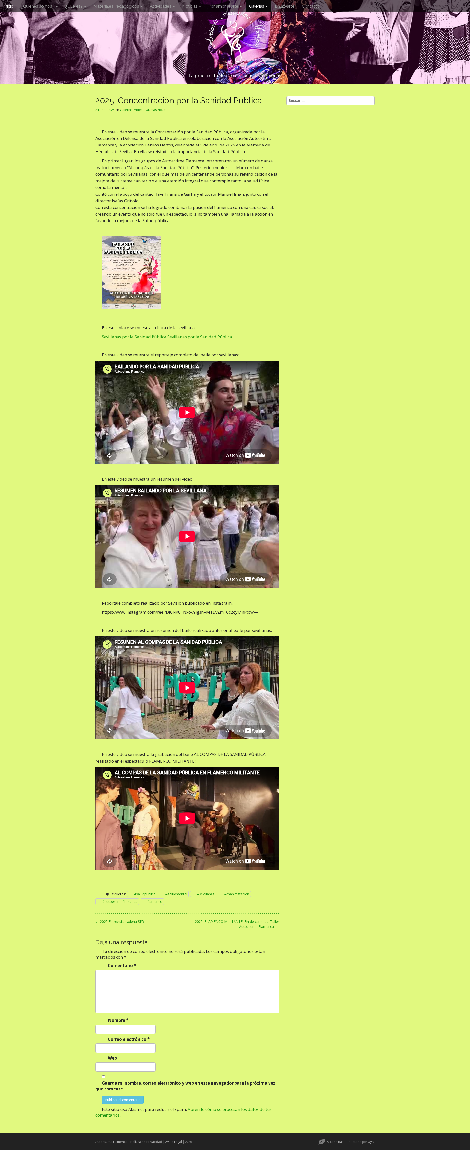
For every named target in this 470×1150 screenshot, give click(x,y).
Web (112, 1058)
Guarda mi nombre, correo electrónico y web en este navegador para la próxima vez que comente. (185, 1086)
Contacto (311, 6)
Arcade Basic (336, 1141)
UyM (371, 1141)
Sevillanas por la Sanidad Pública (134, 336)
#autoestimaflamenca (119, 901)
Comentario (122, 965)
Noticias (190, 6)
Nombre (118, 1020)
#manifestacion (236, 894)
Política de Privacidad (146, 1141)
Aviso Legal (173, 1141)
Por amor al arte (223, 6)
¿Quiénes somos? (38, 6)
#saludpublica (144, 894)
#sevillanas (205, 894)
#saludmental (176, 894)
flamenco (154, 901)
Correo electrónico (129, 1039)
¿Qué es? (74, 6)
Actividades (161, 6)
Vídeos (139, 110)
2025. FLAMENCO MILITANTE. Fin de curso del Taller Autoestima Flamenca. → (237, 924)
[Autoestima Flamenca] (235, 37)
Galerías (257, 6)
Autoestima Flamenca (111, 1141)
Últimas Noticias (157, 110)
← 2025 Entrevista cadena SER (119, 921)
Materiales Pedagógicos (117, 6)
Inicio (8, 6)
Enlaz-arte (284, 6)
